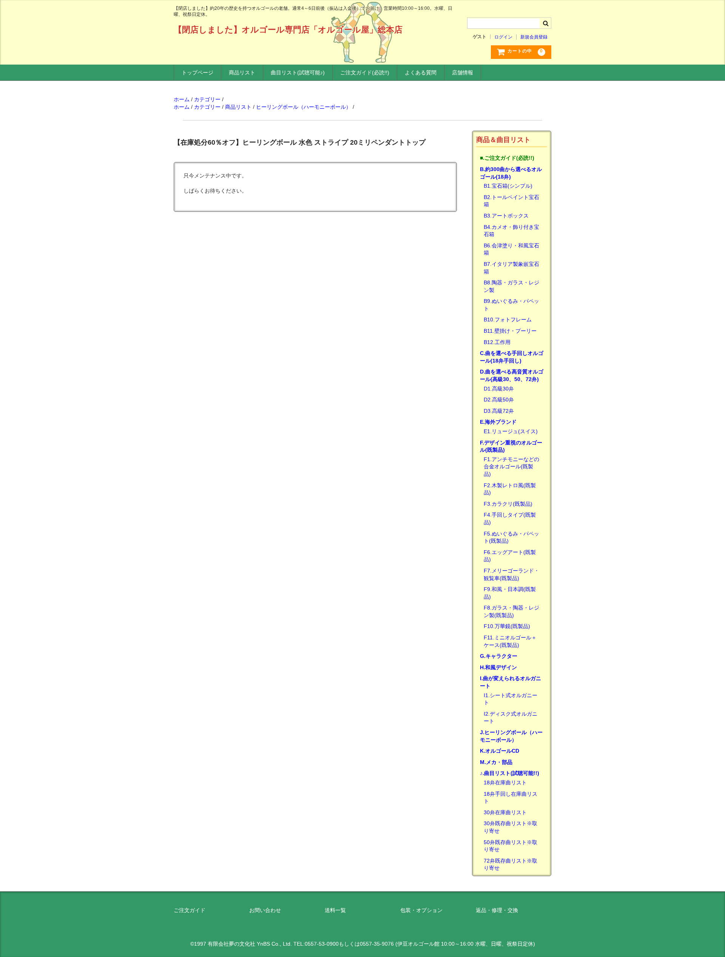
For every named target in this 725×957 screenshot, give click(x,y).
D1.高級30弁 (499, 389)
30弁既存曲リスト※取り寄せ (510, 827)
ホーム (182, 99)
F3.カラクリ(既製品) (508, 504)
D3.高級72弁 (499, 411)
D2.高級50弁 (499, 400)
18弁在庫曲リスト (505, 782)
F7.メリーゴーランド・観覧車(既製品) (511, 574)
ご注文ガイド (189, 910)
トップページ (197, 72)
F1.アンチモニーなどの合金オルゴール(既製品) (511, 466)
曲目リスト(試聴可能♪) (298, 72)
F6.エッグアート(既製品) (510, 556)
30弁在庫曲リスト (505, 812)
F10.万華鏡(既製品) (507, 626)
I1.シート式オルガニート (510, 699)
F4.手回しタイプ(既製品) (510, 518)
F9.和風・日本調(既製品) (510, 593)
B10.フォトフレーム (508, 319)
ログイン (503, 37)
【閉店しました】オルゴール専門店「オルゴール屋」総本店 (288, 29)
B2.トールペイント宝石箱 (511, 201)
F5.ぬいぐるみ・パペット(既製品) (511, 537)
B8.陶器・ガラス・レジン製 (511, 286)
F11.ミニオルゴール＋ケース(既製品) (510, 641)
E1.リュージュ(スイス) (511, 431)
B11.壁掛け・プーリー (510, 331)
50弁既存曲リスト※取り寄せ (510, 846)
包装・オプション (421, 910)
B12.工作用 (497, 342)
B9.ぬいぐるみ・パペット (511, 305)
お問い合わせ (265, 910)
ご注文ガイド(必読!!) (364, 72)
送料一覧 (335, 910)
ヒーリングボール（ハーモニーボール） (303, 107)
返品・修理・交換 (497, 910)
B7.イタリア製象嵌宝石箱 (511, 268)
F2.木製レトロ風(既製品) (510, 489)
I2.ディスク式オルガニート (510, 717)
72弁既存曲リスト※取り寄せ (510, 864)
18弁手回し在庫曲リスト (510, 797)
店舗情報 (462, 72)
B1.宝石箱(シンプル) (508, 186)
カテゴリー (207, 99)
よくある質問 (421, 72)
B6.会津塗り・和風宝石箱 (511, 249)
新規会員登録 (534, 37)
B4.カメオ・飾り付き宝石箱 (511, 231)
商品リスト (242, 72)
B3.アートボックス (506, 216)
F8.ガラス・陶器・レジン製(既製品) (511, 611)
